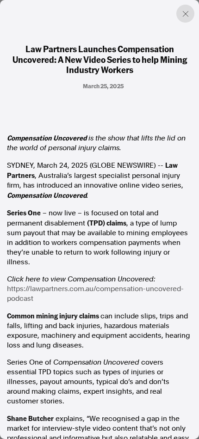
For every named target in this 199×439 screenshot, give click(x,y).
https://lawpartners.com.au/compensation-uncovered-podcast (95, 294)
